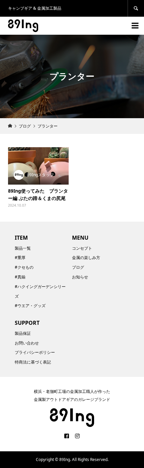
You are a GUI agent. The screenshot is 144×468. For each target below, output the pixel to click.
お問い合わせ (27, 343)
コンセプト (82, 248)
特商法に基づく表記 (33, 362)
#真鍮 (20, 277)
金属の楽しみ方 (86, 257)
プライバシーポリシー (35, 352)
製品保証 (23, 333)
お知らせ (80, 277)
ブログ (78, 267)
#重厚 (20, 257)
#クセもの (24, 267)
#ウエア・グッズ (30, 305)
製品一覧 (23, 248)
